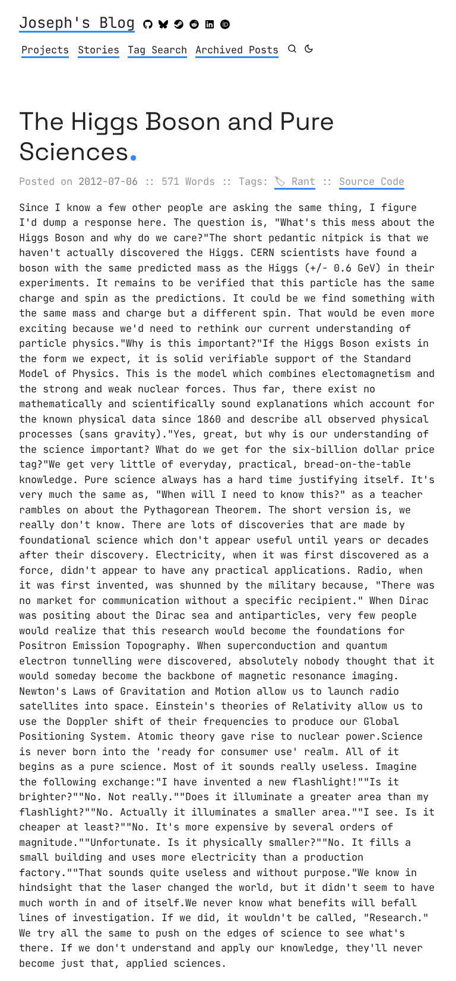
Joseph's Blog (77, 24)
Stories (98, 49)
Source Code (371, 181)
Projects (45, 49)
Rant (303, 181)
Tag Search (157, 49)
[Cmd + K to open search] (292, 49)
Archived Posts (236, 49)
